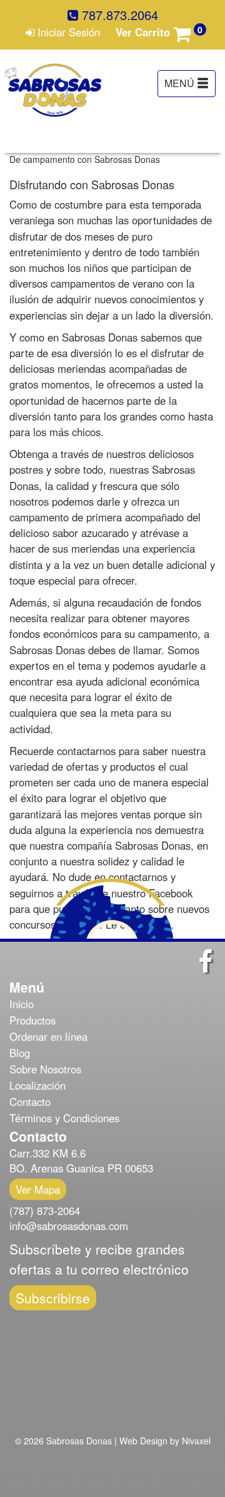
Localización (37, 1085)
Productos (32, 1020)
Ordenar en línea (48, 1036)
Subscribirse (53, 1297)
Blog (19, 1052)
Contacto (30, 1101)
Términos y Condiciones (64, 1117)
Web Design (143, 1440)
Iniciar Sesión (67, 31)
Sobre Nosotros (45, 1069)
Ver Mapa (38, 1189)
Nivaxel (196, 1440)
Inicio (21, 1003)
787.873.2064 (118, 15)
